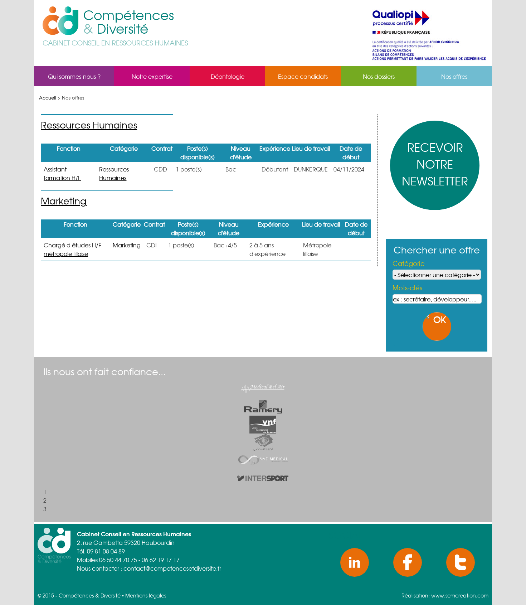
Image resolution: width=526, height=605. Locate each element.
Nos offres (454, 76)
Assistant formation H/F (62, 173)
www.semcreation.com (459, 595)
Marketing (64, 200)
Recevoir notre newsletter (435, 164)
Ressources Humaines (89, 124)
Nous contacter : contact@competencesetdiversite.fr (149, 568)
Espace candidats (303, 76)
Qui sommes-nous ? (74, 76)
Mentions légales (145, 595)
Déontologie (227, 76)
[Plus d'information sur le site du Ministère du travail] (429, 62)
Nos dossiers (379, 76)
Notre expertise (152, 76)
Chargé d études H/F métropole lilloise (72, 249)
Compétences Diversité (129, 22)
